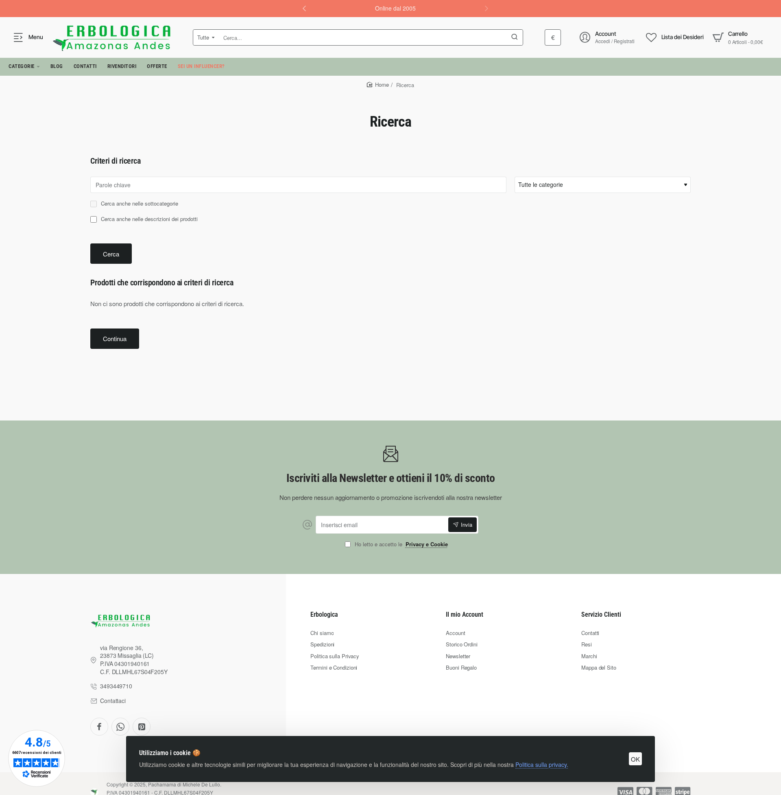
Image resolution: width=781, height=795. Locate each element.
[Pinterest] (142, 727)
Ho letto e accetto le (400, 544)
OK (635, 759)
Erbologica (324, 614)
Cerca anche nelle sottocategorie (138, 203)
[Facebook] (99, 727)
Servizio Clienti (601, 614)
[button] (486, 8)
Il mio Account (464, 614)
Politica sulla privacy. (541, 764)
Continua (115, 338)
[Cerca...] (514, 37)
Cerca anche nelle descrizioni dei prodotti (148, 219)
